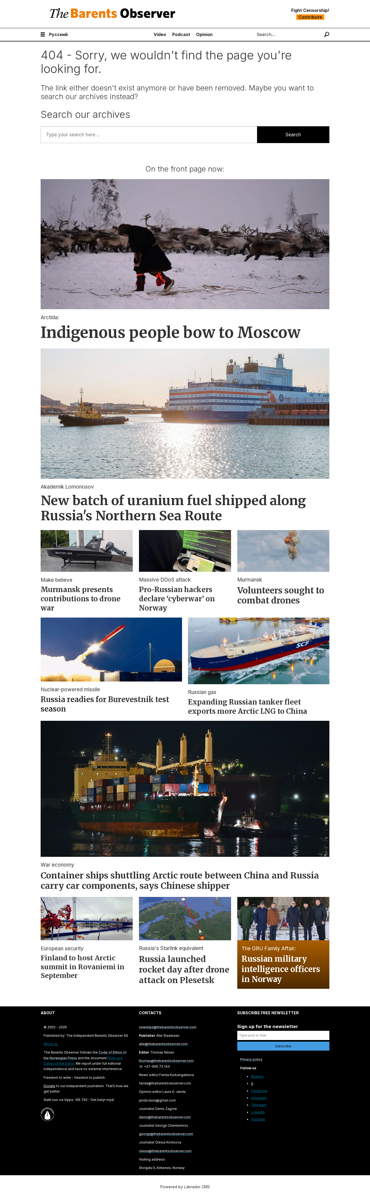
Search (293, 134)
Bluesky (257, 1076)
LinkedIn (258, 1112)
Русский (58, 34)
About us (51, 1044)
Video (160, 34)
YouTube (258, 1119)
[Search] (326, 34)
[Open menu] (43, 34)
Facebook (259, 1091)
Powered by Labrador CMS (185, 1186)
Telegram (259, 1105)
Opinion (204, 34)
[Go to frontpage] (114, 14)
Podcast (181, 34)
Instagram (259, 1098)
